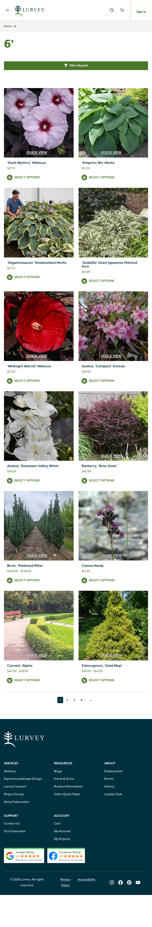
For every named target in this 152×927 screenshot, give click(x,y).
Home (8, 26)
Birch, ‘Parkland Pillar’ (25, 566)
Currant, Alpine (20, 666)
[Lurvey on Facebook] (120, 882)
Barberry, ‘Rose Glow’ (99, 466)
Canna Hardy (93, 566)
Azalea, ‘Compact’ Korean (103, 366)
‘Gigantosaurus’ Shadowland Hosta (36, 263)
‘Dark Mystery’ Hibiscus (26, 163)
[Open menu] (7, 10)
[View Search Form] (111, 10)
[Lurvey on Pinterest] (129, 882)
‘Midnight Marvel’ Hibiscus (29, 366)
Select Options (27, 177)
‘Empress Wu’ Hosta (98, 163)
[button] (76, 65)
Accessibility (86, 879)
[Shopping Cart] (121, 10)
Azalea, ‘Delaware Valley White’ (33, 466)
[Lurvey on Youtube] (138, 882)
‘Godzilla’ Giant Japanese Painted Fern (109, 265)
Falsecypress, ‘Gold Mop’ (102, 666)
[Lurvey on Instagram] (111, 882)
